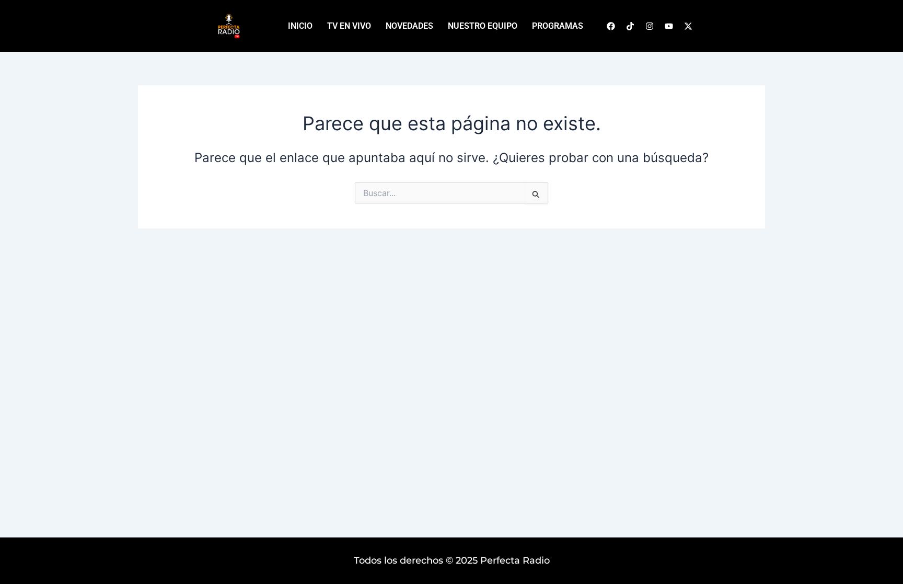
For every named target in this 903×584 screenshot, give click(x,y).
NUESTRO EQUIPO (482, 26)
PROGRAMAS (557, 26)
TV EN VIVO (349, 26)
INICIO (300, 26)
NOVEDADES (409, 26)
